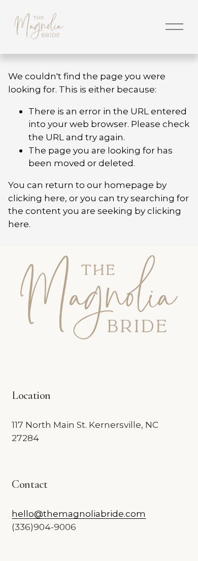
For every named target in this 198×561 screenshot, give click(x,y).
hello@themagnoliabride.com (79, 513)
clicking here (36, 198)
